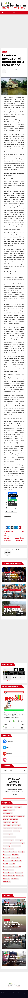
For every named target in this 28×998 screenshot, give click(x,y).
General (6, 572)
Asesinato (20, 816)
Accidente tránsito (9, 810)
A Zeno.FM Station (7, 680)
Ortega (12, 863)
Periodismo (7, 866)
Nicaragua (16, 857)
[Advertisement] (14, 33)
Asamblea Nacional (9, 816)
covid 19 (16, 831)
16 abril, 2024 (9, 926)
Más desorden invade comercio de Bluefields (19, 536)
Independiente (16, 846)
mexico (21, 851)
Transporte (15, 878)
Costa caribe (7, 828)
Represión (19, 872)
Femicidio (18, 840)
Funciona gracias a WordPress (9, 993)
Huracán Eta (20, 843)
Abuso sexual (7, 807)
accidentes (18, 807)
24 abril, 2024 (9, 909)
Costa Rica (18, 828)
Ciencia (6, 589)
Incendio (6, 846)
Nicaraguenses (8, 860)
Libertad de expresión (10, 851)
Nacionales (6, 937)
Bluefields (14, 819)
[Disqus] (14, 641)
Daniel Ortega (8, 834)
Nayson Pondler (18, 579)
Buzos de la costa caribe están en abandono (12, 959)
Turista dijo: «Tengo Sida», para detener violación (8, 536)
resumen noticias (9, 875)
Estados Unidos (8, 840)
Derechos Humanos (9, 837)
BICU (5, 819)
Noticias (18, 860)
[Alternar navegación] (14, 12)
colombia (6, 825)
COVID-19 (7, 831)
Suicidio (6, 878)
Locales (4, 51)
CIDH (14, 822)
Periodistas (17, 866)
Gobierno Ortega (8, 843)
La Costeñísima (14, 70)
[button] (25, 12)
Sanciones (20, 875)
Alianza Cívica (7, 813)
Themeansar (4, 995)
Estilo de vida (12, 589)
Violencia (6, 881)
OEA (5, 863)
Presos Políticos (8, 872)
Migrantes (7, 854)
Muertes (6, 857)
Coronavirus (16, 825)
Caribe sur (6, 822)
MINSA (15, 854)
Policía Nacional (8, 869)
